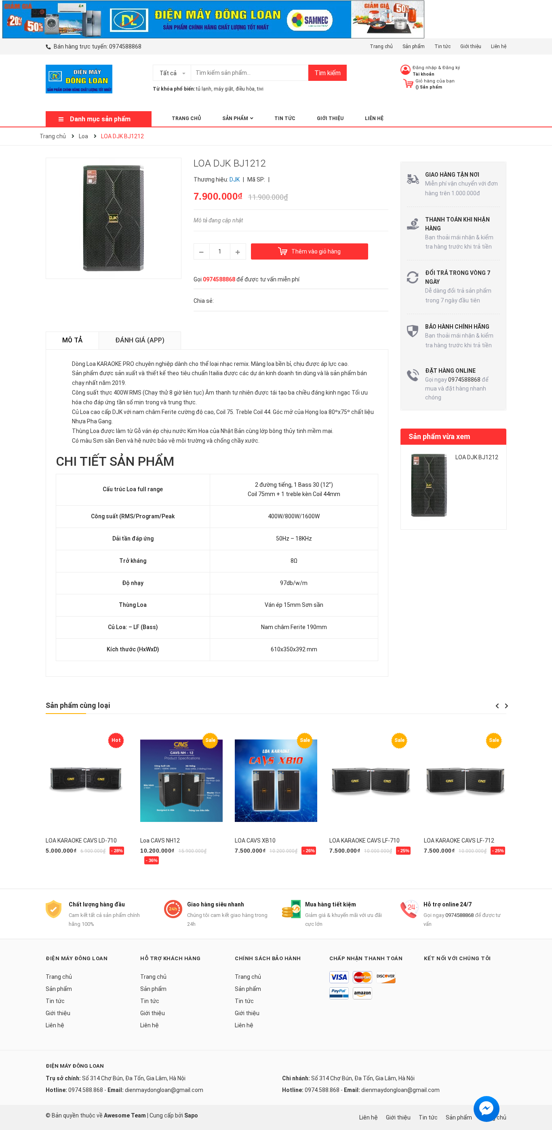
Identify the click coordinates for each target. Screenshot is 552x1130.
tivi (260, 89)
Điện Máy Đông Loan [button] (76, 958)
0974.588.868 (85, 1090)
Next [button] (506, 706)
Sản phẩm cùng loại (78, 705)
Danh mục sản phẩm (100, 119)
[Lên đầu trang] (538, 1092)
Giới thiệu (470, 46)
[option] (453, 488)
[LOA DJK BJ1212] (429, 485)
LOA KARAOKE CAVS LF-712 (459, 840)
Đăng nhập (425, 67)
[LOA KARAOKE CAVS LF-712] (465, 781)
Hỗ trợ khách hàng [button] (170, 958)
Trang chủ (381, 46)
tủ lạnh (203, 89)
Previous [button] (497, 706)
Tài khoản (423, 74)
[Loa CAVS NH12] (181, 781)
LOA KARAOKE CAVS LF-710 (364, 840)
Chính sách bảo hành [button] (268, 958)
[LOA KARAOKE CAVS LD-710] (87, 781)
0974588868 (125, 46)
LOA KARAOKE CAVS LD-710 (81, 840)
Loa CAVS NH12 (160, 840)
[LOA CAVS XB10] (276, 781)
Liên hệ (498, 46)
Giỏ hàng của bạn (435, 81)
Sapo (191, 1115)
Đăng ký (451, 67)
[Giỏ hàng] (408, 83)
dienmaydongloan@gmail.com (164, 1090)
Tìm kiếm (327, 73)
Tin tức (442, 46)
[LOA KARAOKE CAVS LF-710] (370, 781)
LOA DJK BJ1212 (476, 457)
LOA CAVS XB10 (255, 840)
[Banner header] (212, 18)
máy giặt (223, 89)
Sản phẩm (413, 46)
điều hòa (245, 89)
